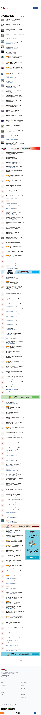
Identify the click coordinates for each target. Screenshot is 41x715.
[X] (6, 705)
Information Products (4, 695)
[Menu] (39, 8)
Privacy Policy (23, 695)
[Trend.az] (4, 8)
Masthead (22, 685)
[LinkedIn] (13, 705)
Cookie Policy (23, 698)
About (22, 684)
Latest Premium (3, 685)
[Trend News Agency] (4, 669)
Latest (2, 684)
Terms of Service (23, 694)
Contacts (22, 687)
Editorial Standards (24, 688)
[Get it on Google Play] (11, 709)
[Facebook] (4, 705)
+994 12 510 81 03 (3, 677)
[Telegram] (11, 705)
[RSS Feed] (15, 705)
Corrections (23, 690)
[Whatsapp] (2, 705)
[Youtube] (9, 705)
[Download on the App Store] (4, 709)
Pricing (2, 694)
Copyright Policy (23, 697)
